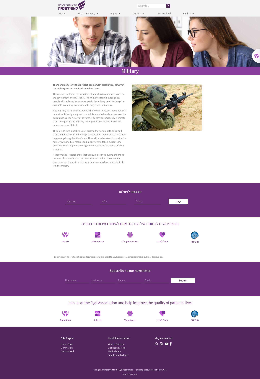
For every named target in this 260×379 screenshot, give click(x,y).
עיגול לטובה (162, 320)
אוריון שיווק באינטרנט (130, 374)
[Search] (168, 6)
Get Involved (164, 13)
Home (62, 13)
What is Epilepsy (86, 13)
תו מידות (195, 320)
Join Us (98, 320)
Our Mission (139, 13)
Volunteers (130, 320)
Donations (65, 320)
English (187, 13)
